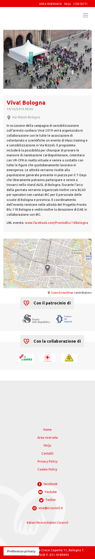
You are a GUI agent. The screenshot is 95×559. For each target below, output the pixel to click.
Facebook (50, 484)
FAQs (67, 3)
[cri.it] (47, 357)
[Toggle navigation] (85, 15)
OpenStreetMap (62, 292)
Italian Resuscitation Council (47, 522)
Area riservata (47, 437)
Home (47, 429)
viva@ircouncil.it (50, 508)
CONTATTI (80, 3)
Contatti (47, 453)
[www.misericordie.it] (69, 357)
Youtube (50, 492)
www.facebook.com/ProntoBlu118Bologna (56, 223)
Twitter (50, 500)
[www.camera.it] (64, 319)
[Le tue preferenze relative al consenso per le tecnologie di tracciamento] (21, 551)
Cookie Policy (47, 469)
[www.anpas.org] (26, 357)
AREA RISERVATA (50, 3)
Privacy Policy (48, 461)
